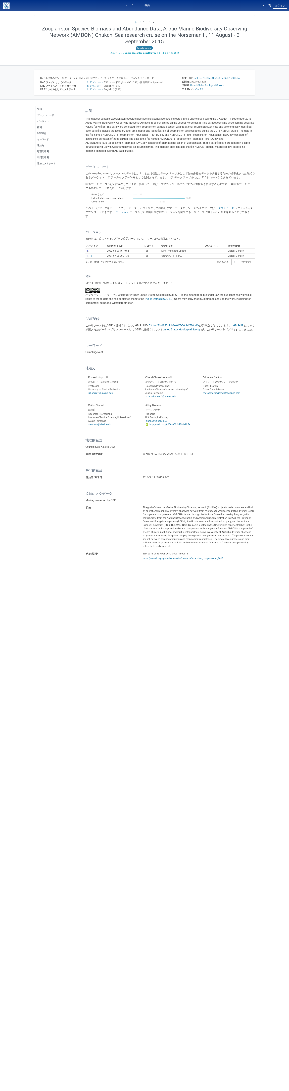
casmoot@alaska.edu (99, 424)
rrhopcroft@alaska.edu (100, 393)
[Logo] (6, 6)
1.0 (90, 255)
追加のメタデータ (46, 163)
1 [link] (234, 262)
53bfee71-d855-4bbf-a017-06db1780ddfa (217, 78)
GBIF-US (238, 325)
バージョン (43, 121)
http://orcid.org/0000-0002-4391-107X (169, 424)
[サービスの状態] (264, 5)
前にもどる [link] (223, 262)
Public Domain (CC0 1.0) (159, 298)
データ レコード (45, 115)
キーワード (43, 139)
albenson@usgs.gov (156, 421)
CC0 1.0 (199, 88)
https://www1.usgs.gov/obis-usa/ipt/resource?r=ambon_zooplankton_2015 (183, 558)
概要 (147, 5)
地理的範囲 (43, 151)
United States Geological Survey (207, 85)
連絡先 (40, 145)
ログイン (280, 5)
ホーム (130, 5)
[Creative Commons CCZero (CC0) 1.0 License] (93, 290)
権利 (39, 127)
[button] (270, 5)
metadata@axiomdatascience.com (221, 393)
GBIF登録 (41, 133)
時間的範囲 (43, 157)
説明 (39, 109)
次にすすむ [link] (246, 262)
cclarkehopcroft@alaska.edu (161, 396)
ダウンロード (96, 82)
